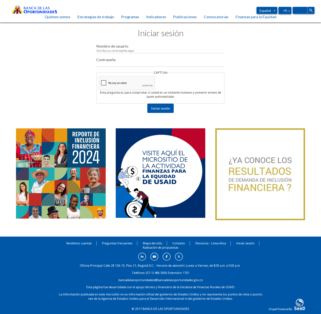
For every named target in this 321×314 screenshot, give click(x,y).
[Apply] (311, 10)
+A (285, 10)
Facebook (166, 254)
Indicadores (156, 16)
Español (265, 11)
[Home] (34, 9)
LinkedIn (142, 254)
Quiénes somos (57, 16)
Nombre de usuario (112, 46)
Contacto (178, 243)
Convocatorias (216, 16)
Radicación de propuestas (160, 247)
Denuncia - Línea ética (210, 243)
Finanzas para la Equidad (255, 16)
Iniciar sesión (160, 108)
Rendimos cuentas (79, 243)
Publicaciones (185, 16)
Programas (130, 16)
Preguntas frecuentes (117, 243)
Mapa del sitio (152, 243)
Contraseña (106, 59)
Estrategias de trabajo (95, 16)
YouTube (154, 254)
